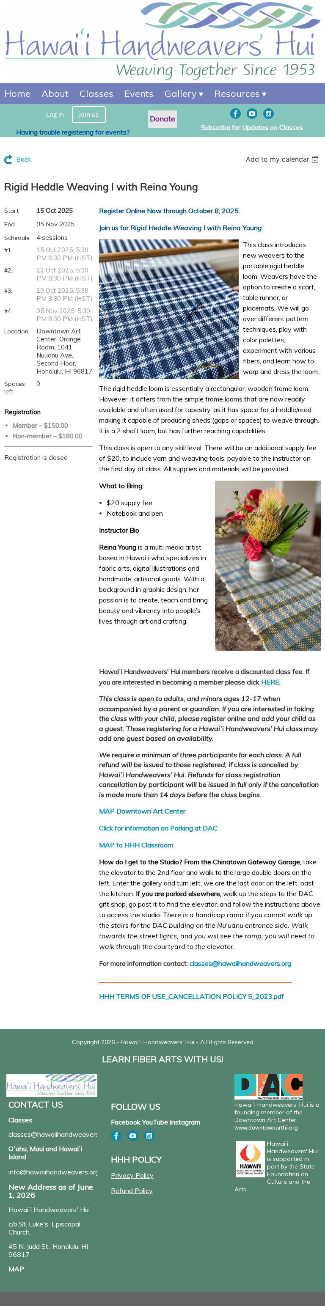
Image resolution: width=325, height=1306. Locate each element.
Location (16, 331)
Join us (89, 114)
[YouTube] (252, 113)
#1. (8, 250)
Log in (55, 114)
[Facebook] (235, 113)
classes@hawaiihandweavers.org (240, 963)
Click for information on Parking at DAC (158, 828)
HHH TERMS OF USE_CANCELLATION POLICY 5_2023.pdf (191, 996)
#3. (8, 290)
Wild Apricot (251, 1296)
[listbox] (283, 159)
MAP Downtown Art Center (142, 811)
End (9, 224)
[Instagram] (268, 113)
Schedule (17, 238)
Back (23, 159)
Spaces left (14, 387)
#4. (8, 311)
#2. (8, 270)
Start (11, 210)
